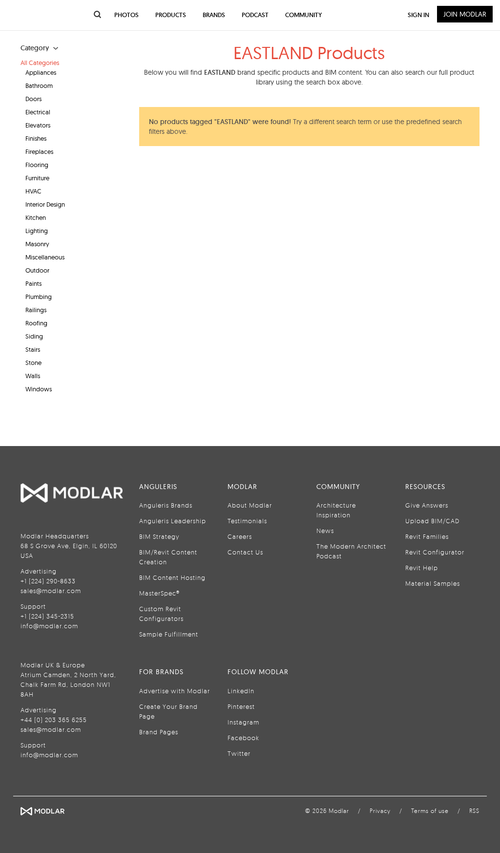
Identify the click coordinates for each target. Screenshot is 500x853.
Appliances (40, 72)
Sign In (418, 15)
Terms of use (430, 810)
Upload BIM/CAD (432, 521)
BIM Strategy (159, 536)
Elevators (37, 125)
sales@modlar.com (51, 591)
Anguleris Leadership (172, 521)
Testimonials (247, 521)
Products (170, 15)
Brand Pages (158, 732)
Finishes (35, 138)
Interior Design (45, 204)
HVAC (33, 191)
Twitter (239, 753)
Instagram (243, 722)
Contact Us (245, 552)
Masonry (37, 244)
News (325, 530)
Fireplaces (39, 151)
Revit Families (427, 536)
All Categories (40, 62)
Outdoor (37, 270)
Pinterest (241, 706)
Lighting (36, 231)
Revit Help (421, 568)
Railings (35, 310)
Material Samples (432, 583)
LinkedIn (241, 691)
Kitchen (35, 217)
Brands (214, 15)
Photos (126, 15)
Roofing (36, 323)
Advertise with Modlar (174, 691)
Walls (32, 376)
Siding (34, 336)
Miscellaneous (44, 257)
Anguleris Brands (165, 505)
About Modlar (250, 505)
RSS (474, 810)
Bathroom (39, 85)
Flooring (36, 165)
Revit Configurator (434, 552)
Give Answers (426, 505)
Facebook (243, 738)
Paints (33, 283)
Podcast (255, 15)
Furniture (37, 178)
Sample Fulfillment (168, 634)
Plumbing (38, 296)
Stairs (32, 349)
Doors (33, 99)
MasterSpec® (159, 593)
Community (303, 15)
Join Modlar (464, 14)
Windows (38, 389)
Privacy (380, 810)
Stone (33, 362)
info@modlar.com (49, 626)
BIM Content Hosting (172, 577)
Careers (240, 536)
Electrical (37, 112)
